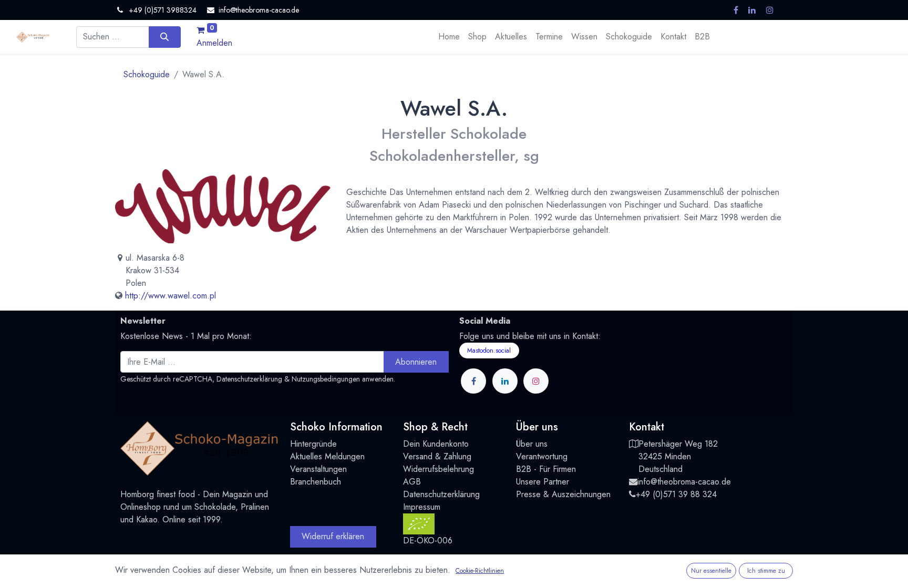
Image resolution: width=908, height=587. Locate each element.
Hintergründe (313, 444)
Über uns (532, 444)
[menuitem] (449, 36)
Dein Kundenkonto (436, 444)
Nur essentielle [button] (711, 570)
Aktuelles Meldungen (327, 456)
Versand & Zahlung (437, 456)
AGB (412, 482)
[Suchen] (165, 36)
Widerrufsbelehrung (438, 469)
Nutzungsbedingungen (326, 379)
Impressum (421, 507)
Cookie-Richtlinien (480, 570)
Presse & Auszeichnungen (563, 494)
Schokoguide (146, 74)
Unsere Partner (542, 482)
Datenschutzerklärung (249, 379)
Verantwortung (541, 456)
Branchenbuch (315, 482)
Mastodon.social (489, 350)
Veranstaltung (314, 469)
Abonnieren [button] (416, 362)
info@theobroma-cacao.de (684, 482)
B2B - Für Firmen (546, 469)
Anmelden (214, 43)
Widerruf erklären (333, 536)
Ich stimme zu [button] (766, 570)
